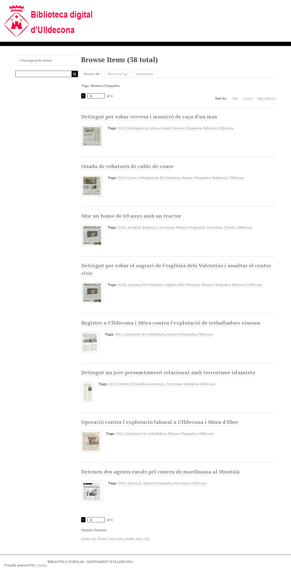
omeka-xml (132, 538)
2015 (119, 334)
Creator (248, 98)
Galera (154, 128)
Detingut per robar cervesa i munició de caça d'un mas (149, 116)
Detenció (134, 483)
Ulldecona (225, 128)
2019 (121, 128)
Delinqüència (137, 128)
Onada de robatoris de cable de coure (127, 166)
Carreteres (166, 227)
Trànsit (229, 227)
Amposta (134, 284)
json (119, 538)
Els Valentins (170, 177)
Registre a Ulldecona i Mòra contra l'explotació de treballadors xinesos (170, 322)
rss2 (146, 538)
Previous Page (83, 95)
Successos (214, 227)
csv (93, 538)
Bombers (149, 227)
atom (85, 538)
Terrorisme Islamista (182, 383)
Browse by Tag (117, 74)
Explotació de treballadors (144, 334)
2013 (112, 383)
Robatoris (219, 177)
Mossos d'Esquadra (186, 128)
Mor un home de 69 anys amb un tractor (131, 215)
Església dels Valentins (182, 284)
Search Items (145, 74)
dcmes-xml (105, 538)
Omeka (41, 565)
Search (75, 74)
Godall (166, 128)
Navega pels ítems (36, 60)
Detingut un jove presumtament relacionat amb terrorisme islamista (168, 372)
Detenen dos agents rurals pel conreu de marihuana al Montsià (160, 471)
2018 (121, 227)
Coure (131, 177)
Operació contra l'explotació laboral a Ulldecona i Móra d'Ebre (159, 422)
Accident (134, 227)
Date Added (265, 98)
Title (235, 98)
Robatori (209, 128)
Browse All (91, 74)
